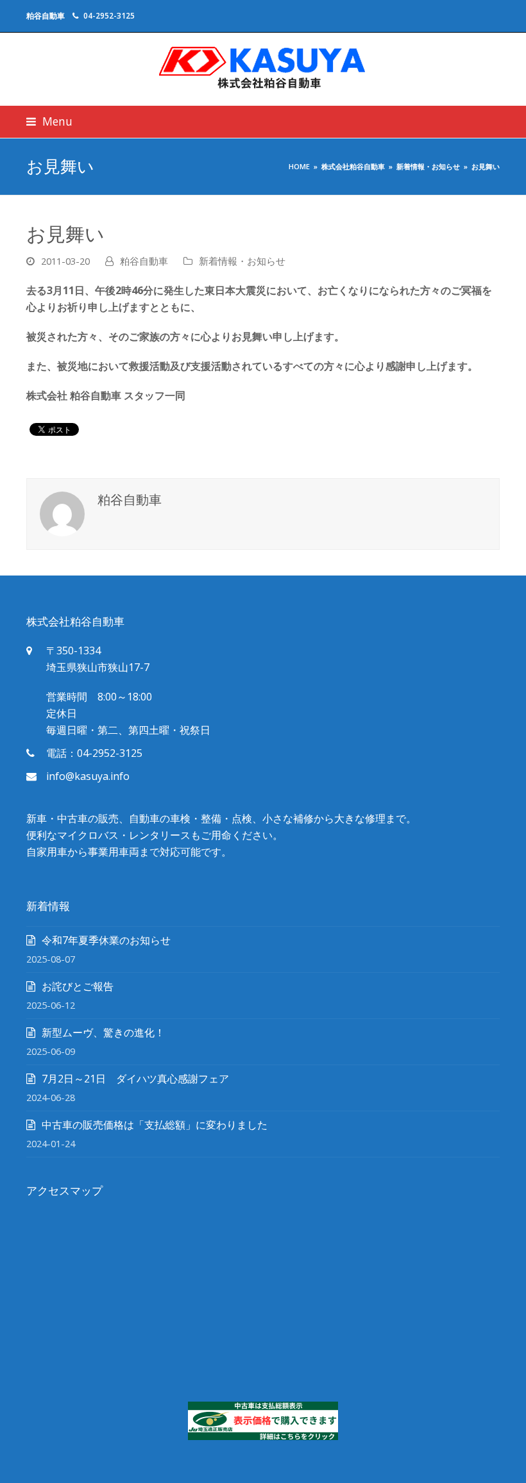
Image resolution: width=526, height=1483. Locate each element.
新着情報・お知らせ (242, 260)
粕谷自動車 (144, 260)
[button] (49, 121)
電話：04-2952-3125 (94, 753)
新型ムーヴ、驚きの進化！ (103, 1032)
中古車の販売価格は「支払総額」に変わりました (154, 1125)
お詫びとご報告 (78, 986)
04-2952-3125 (109, 15)
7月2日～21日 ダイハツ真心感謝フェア (135, 1079)
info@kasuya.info (88, 776)
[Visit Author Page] (62, 513)
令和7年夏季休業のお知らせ (106, 940)
